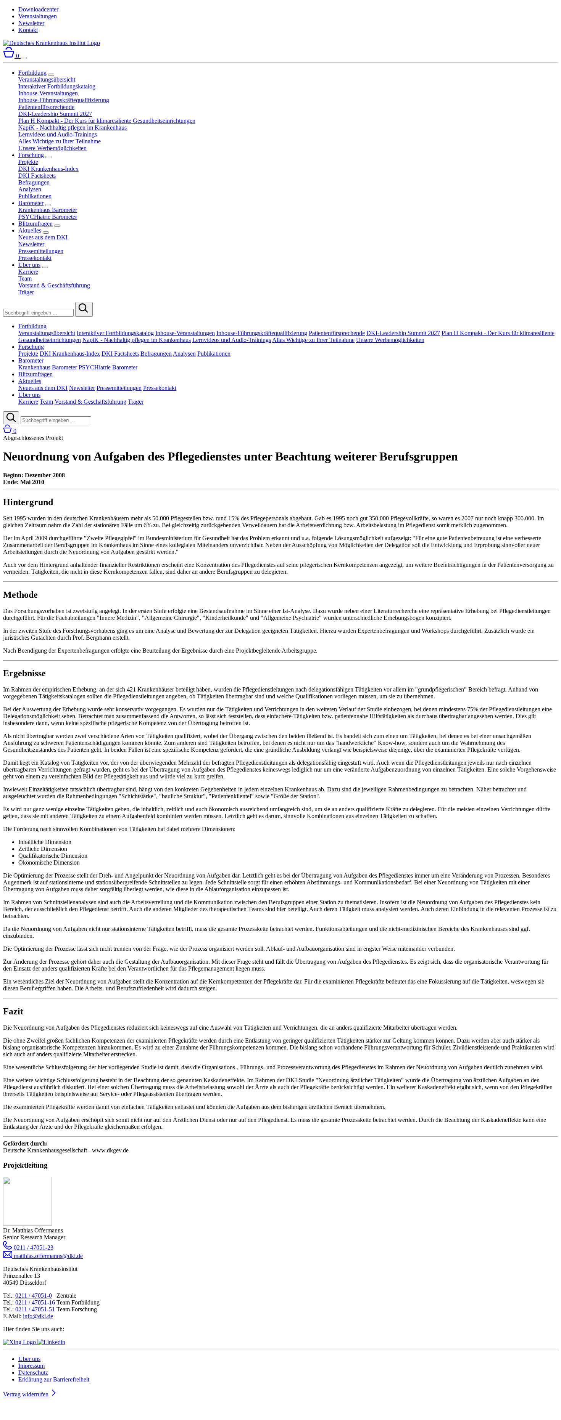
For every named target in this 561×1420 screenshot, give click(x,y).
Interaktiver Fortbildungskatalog (56, 86)
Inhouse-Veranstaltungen (48, 93)
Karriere (28, 271)
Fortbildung (32, 72)
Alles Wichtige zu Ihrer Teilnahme (59, 141)
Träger (26, 292)
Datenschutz (33, 1372)
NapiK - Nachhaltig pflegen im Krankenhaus (72, 127)
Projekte (28, 162)
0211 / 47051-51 (35, 1309)
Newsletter (31, 23)
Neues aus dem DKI (43, 237)
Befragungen (34, 182)
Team (25, 278)
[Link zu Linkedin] (51, 1342)
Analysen (29, 189)
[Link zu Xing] (20, 1342)
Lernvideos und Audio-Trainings (57, 134)
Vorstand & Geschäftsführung (54, 285)
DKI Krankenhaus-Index (48, 168)
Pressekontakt (35, 258)
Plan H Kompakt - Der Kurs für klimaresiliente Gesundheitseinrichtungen (106, 120)
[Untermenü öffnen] (51, 75)
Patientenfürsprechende (46, 107)
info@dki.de (38, 1316)
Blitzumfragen (35, 223)
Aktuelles (29, 230)
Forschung (31, 155)
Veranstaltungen (37, 16)
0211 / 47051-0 (33, 1295)
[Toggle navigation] (24, 58)
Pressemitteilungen (40, 251)
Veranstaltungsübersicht (46, 79)
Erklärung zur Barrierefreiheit (53, 1379)
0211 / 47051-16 (35, 1302)
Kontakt (28, 30)
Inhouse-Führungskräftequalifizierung (63, 100)
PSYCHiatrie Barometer (47, 216)
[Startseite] (51, 43)
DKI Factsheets (37, 175)
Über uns (29, 265)
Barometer (31, 203)
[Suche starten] (84, 309)
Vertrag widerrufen (26, 1394)
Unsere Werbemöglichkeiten (52, 148)
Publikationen (35, 196)
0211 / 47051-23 (32, 1247)
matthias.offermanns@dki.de (47, 1256)
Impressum (31, 1365)
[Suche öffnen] (11, 417)
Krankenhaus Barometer (47, 210)
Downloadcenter (38, 9)
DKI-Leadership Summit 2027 (55, 114)
